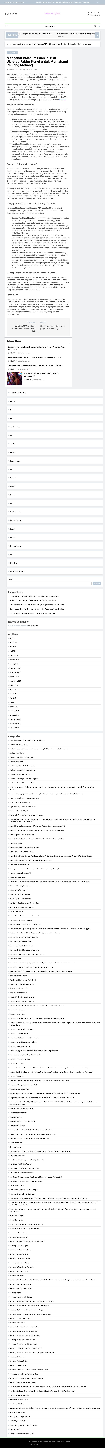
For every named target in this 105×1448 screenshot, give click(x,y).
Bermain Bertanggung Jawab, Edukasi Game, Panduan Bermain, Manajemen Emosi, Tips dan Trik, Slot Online (46, 794)
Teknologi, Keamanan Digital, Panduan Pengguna (26, 1378)
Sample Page (50, 26)
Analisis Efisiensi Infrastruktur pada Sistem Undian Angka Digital (34, 357)
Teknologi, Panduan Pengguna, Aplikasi (23, 1382)
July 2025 (13, 690)
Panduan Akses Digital (17, 1014)
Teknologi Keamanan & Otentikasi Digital (23, 1331)
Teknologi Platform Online (18, 1361)
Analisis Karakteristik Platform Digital (22, 766)
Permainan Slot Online (17, 1126)
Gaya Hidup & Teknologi (18, 877)
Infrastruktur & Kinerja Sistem (20, 894)
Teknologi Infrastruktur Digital (20, 1318)
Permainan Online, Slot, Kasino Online (22, 1121)
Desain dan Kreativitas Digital (20, 802)
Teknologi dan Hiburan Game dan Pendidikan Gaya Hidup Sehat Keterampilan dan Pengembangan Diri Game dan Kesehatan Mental (54, 1280)
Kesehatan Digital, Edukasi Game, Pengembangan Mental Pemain (32, 967)
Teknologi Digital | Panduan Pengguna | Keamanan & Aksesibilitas (32, 1301)
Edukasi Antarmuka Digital (19, 811)
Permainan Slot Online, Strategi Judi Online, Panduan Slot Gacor (31, 1130)
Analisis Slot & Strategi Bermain (20, 774)
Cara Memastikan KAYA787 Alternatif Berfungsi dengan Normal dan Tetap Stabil (65, 34)
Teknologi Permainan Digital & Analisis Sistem (25, 1348)
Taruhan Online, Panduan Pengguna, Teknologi (25, 1229)
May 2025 (13, 698)
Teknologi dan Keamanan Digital (21, 1284)
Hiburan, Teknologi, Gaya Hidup (20, 886)
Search (11, 579)
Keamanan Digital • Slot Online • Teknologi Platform (27, 954)
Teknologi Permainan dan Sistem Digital (23, 1344)
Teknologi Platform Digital (18, 1357)
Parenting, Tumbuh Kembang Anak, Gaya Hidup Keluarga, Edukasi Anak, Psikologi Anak (39, 1081)
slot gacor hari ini (16, 520)
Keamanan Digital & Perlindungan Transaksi (24, 950)
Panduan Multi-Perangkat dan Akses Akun (24, 1038)
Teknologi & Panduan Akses (19, 1263)
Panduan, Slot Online (17, 1076)
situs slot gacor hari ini (17, 571)
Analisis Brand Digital (17, 753)
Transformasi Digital (16, 1404)
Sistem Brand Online (16, 1143)
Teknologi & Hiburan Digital (19, 1246)
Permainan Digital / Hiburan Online (21, 1109)
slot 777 (12, 478)
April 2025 (13, 702)
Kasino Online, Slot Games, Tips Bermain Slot (25, 916)
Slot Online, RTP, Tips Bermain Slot (21, 1173)
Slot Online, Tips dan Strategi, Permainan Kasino (26, 1181)
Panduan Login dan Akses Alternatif (22, 1029)
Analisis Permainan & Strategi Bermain (23, 770)
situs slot (13, 486)
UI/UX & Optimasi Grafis (18, 1421)
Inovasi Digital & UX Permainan (20, 899)
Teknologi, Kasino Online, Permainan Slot (24, 1374)
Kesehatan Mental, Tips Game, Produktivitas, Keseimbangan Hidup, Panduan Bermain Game (41, 971)
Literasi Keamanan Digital (18, 976)
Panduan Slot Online (16, 1063)
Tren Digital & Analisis (17, 1412)
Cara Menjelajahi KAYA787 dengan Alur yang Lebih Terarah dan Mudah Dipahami (63, 2)
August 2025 (14, 685)
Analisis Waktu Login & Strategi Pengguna (24, 779)
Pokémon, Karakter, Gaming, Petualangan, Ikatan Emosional (30, 1138)
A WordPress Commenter (19, 626)
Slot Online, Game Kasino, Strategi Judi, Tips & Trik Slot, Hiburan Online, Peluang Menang (40, 1151)
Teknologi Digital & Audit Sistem (21, 1297)
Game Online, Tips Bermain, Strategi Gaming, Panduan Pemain (31, 860)
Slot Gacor (13, 444)
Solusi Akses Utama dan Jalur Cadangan (23, 1190)
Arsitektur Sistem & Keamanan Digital (22, 783)
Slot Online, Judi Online (17, 1156)
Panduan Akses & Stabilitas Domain (22, 1001)
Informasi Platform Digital (18, 890)
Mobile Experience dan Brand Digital (22, 984)
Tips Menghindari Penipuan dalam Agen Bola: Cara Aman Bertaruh (35, 365)
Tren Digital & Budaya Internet (20, 1417)
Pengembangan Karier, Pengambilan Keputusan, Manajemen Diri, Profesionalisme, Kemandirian (42, 1098)
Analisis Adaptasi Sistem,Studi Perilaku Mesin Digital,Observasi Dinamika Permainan (39, 749)
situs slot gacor (15, 461)
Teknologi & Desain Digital (19, 1237)
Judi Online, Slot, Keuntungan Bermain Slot (24, 903)
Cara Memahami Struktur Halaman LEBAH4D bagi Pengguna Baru (32, 613)
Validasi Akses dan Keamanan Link (22, 1434)
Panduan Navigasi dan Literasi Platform (23, 1042)
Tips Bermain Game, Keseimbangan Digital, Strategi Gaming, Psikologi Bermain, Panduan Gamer (42, 1391)
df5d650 (11, 70)
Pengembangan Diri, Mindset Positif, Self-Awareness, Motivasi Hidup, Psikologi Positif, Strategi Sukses (45, 1093)
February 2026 (14, 660)
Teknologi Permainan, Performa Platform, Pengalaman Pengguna (32, 1352)
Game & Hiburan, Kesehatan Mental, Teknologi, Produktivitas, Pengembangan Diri (37, 826)
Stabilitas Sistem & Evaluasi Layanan (22, 1194)
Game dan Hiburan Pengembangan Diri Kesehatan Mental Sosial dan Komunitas (37, 830)
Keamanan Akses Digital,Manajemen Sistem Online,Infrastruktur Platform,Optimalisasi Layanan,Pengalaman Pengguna (50, 929)
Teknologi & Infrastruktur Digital (20, 1250)
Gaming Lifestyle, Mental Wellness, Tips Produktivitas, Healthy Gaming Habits (36, 869)
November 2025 (15, 672)
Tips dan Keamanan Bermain (19, 1395)
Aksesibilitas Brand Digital (19, 744)
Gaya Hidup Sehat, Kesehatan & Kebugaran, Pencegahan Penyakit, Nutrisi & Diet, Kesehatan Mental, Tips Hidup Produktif (50, 882)
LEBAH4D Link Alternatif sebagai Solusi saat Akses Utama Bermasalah (34, 596)
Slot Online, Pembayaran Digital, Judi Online (24, 1168)
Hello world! (34, 626)
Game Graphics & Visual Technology (22, 835)
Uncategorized (12, 53)
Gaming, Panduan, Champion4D (20, 873)
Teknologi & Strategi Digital (19, 1271)
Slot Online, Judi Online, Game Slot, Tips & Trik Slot (27, 1160)
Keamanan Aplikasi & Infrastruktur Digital (24, 937)
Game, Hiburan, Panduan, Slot (20, 865)
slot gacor (13, 495)
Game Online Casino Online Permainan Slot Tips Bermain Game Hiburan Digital (36, 839)
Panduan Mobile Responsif (19, 1033)
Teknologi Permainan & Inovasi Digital (22, 1340)
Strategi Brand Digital (17, 1216)
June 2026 (13, 642)
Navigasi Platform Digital (18, 993)
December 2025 (15, 668)
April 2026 (13, 651)
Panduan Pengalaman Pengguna (20, 1046)
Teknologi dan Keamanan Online (20, 1288)
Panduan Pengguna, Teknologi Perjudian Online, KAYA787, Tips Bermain (34, 1051)
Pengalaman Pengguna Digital (20, 1089)
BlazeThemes (33, 1444)
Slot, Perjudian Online (17, 1185)
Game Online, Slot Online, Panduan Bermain (24, 847)
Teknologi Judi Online (17, 1323)
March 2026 (14, 655)
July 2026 (13, 638)
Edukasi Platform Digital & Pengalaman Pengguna (26, 815)
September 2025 (15, 681)
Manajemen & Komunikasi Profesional (23, 980)
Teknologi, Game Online (18, 1365)
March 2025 (14, 707)
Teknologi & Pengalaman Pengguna (22, 1267)
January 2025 (14, 715)
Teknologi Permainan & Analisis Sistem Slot (25, 1335)
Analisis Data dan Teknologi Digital (22, 757)
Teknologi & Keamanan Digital (20, 1258)
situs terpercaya (15, 512)
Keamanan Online (15, 959)
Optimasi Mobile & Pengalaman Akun (22, 997)
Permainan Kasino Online (18, 1113)
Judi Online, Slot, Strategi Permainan (22, 907)
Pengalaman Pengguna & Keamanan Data (24, 1085)
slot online (13, 563)
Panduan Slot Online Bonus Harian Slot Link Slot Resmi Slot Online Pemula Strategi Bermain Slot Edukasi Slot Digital (50, 1068)
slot (11, 435)
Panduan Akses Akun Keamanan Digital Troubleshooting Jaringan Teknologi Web (37, 1006)
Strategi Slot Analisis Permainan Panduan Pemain (26, 1224)
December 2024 (15, 719)
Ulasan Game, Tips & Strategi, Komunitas (24, 1425)
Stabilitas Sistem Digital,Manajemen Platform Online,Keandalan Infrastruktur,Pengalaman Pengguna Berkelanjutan (48, 1198)
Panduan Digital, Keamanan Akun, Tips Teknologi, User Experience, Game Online (37, 1018)
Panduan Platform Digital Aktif (20, 1059)
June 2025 (13, 694)
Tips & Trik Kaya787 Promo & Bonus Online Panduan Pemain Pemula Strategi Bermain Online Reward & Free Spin (48, 1387)
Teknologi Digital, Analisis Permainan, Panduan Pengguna (29, 1306)
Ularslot (62, 100)
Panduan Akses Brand (17, 1010)
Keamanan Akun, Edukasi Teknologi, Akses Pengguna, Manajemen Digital (35, 933)
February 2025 (14, 711)
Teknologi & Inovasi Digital (19, 1254)
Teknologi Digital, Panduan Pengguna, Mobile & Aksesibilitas (30, 1314)
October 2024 (14, 728)
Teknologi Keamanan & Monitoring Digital (24, 1327)
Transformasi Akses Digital (19, 1400)
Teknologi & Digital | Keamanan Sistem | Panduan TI (27, 1241)
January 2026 (14, 664)
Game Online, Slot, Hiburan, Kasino (21, 852)
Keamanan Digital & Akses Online (21, 946)
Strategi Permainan (16, 1220)
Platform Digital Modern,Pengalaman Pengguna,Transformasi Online (33, 1134)
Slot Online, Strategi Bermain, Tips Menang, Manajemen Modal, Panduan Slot (36, 1177)
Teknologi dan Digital (17, 1276)
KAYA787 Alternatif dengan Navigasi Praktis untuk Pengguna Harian (33, 600)
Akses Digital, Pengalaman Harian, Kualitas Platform (27, 740)
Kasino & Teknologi (16, 911)
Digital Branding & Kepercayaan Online (22, 807)
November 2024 (15, 724)
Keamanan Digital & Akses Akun (20, 941)
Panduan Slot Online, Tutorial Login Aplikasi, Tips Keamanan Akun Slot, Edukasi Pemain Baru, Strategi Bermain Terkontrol (51, 1072)
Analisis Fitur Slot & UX (17, 762)
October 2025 (14, 677)
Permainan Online (16, 1117)
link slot (12, 452)
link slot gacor (14, 427)
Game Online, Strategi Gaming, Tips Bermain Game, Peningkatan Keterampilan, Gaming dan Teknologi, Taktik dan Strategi (51, 856)
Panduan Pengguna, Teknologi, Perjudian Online (26, 1055)
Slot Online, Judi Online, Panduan (21, 1164)
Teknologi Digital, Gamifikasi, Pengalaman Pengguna (27, 1310)
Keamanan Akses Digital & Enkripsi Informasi (25, 924)
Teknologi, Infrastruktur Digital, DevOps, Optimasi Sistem (29, 1370)
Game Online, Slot (16, 843)
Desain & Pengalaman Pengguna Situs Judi (24, 798)
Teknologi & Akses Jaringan (19, 1233)
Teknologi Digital (15, 1293)
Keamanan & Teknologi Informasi (21, 920)
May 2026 (13, 647)
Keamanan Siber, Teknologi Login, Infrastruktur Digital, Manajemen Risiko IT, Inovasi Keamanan (42, 963)
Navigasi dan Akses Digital (19, 988)
